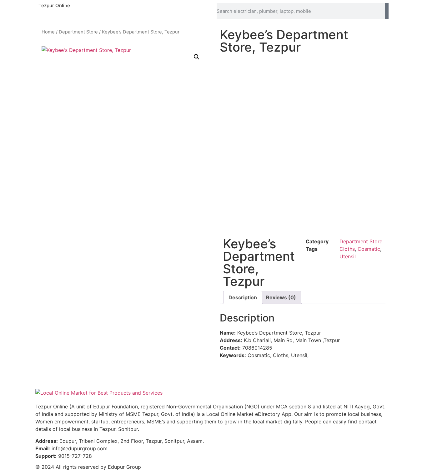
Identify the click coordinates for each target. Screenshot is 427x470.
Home (48, 32)
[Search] (387, 11)
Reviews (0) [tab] (281, 297)
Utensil (347, 256)
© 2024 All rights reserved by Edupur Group (88, 467)
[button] (196, 57)
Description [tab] (243, 297)
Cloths (347, 249)
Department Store (78, 32)
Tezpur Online (54, 5)
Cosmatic (369, 249)
